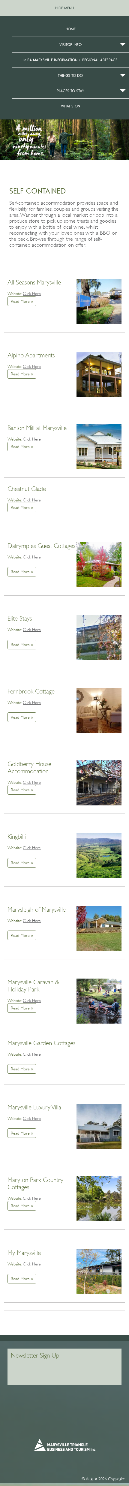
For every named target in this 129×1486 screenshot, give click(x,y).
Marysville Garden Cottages (41, 1043)
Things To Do (70, 75)
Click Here (32, 293)
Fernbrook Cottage (31, 691)
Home (70, 29)
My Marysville (24, 1252)
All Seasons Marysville (34, 282)
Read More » (22, 301)
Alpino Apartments (31, 355)
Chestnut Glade (27, 488)
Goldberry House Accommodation (29, 767)
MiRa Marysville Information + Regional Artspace (70, 60)
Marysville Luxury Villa (34, 1107)
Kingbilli (17, 836)
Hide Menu (64, 8)
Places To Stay (70, 91)
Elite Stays (20, 618)
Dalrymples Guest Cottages (41, 545)
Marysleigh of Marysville (37, 909)
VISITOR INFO (70, 44)
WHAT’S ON (70, 106)
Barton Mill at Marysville (37, 428)
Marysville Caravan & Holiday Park (33, 986)
